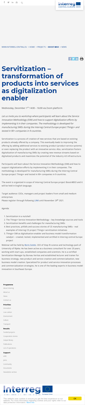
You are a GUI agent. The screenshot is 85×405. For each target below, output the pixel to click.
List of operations (9, 348)
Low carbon (7, 312)
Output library (8, 340)
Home (32, 47)
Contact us (7, 300)
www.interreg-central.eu (14, 47)
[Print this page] (80, 59)
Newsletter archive (10, 372)
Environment (7, 316)
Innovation (7, 308)
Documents (7, 368)
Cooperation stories (10, 336)
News (64, 47)
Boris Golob (30, 245)
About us (6, 292)
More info (30, 402)
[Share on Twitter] (73, 59)
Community (7, 364)
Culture (5, 320)
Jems (5, 360)
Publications (7, 344)
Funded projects (9, 332)
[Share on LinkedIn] (76, 59)
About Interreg (8, 288)
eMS (5, 356)
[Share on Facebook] (70, 59)
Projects (41, 47)
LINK (36, 200)
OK (75, 398)
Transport (6, 324)
